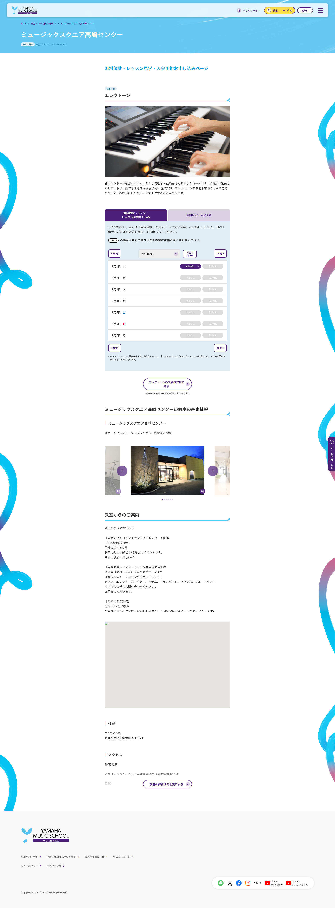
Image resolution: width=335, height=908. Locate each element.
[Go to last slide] (122, 471)
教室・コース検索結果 (42, 23)
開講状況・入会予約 (199, 215)
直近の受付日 (190, 254)
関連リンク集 (54, 865)
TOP (23, 23)
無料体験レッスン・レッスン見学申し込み (136, 215)
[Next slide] (213, 471)
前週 (115, 253)
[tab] (162, 499)
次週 (219, 253)
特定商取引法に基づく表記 (61, 856)
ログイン (305, 10)
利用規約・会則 (29, 856)
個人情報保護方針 (94, 856)
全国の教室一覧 (121, 856)
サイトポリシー (29, 865)
